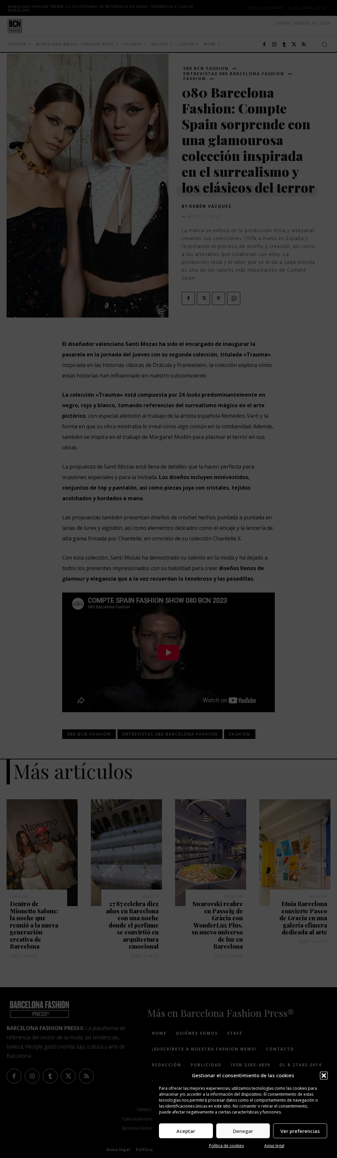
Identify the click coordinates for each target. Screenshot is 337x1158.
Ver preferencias (300, 1131)
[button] (324, 1075)
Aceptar (185, 1131)
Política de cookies (226, 1145)
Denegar (243, 1131)
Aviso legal (274, 1145)
